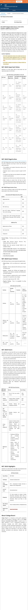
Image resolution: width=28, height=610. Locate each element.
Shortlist (14, 10)
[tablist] (14, 13)
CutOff (8, 13)
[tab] (3, 13)
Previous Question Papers (18, 13)
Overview (3, 13)
